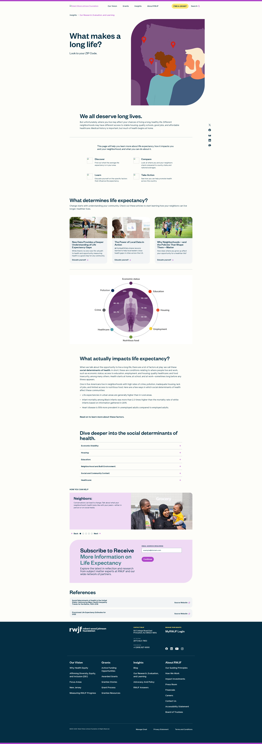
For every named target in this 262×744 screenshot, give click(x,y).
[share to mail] (209, 135)
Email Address (152, 546)
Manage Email (141, 729)
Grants (106, 662)
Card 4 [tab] (89, 533)
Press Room (171, 684)
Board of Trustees (174, 712)
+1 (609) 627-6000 (141, 647)
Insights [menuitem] (138, 6)
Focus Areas (76, 682)
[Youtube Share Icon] (176, 649)
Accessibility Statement (177, 706)
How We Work (172, 673)
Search (194, 6)
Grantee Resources (111, 693)
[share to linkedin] (209, 140)
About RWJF (173, 662)
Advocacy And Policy (143, 682)
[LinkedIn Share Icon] (171, 649)
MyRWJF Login (175, 631)
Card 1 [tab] (80, 533)
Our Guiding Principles (176, 667)
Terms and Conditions (183, 729)
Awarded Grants (110, 676)
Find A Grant (180, 6)
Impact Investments (175, 678)
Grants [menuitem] (126, 6)
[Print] (209, 145)
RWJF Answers (141, 687)
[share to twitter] (209, 125)
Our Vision (76, 662)
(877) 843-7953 (140, 641)
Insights (138, 662)
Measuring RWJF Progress (83, 693)
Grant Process (108, 687)
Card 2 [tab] (83, 533)
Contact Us (170, 701)
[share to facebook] (209, 130)
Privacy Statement (161, 729)
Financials (170, 690)
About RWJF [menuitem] (153, 6)
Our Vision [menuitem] (112, 6)
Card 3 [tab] (86, 533)
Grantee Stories (109, 682)
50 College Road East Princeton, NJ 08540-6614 (145, 632)
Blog (135, 667)
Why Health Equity (79, 667)
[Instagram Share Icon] (182, 649)
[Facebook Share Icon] (166, 649)
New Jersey (75, 687)
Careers (169, 695)
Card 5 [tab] (92, 533)
